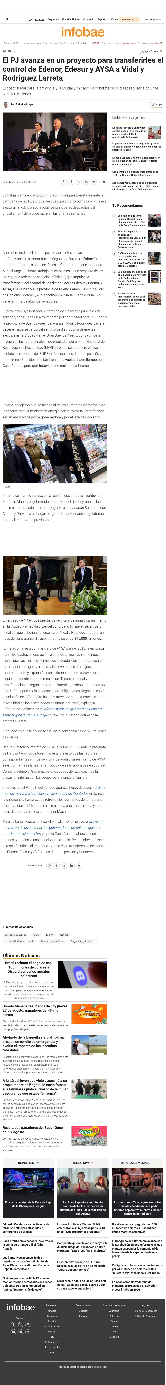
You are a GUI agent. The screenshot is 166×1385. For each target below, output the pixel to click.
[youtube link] (13, 1331)
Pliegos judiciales (142, 43)
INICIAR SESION (152, 19)
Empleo (83, 1316)
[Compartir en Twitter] (79, 182)
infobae (8, 51)
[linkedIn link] (27, 1331)
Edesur (64, 934)
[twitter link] (20, 1324)
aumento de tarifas (15, 934)
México (113, 19)
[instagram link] (27, 1324)
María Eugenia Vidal (52, 941)
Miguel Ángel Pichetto (83, 941)
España (102, 19)
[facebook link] (13, 1324)
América (52, 1311)
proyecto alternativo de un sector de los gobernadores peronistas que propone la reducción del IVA (53, 828)
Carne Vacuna (39, 43)
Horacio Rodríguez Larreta (19, 941)
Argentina (53, 19)
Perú (52, 1337)
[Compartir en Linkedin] (86, 182)
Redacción (83, 1311)
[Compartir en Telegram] (94, 182)
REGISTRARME (129, 19)
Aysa (36, 934)
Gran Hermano (55, 43)
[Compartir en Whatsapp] (64, 182)
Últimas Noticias (52, 1347)
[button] (6, 19)
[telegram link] (20, 1331)
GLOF (5, 43)
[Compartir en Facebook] (71, 182)
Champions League (107, 43)
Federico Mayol (24, 104)
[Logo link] (83, 31)
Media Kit (114, 1337)
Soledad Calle (71, 43)
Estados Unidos (71, 19)
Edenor (49, 934)
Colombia (88, 19)
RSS (52, 1352)
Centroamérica (51, 1342)
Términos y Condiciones (145, 1311)
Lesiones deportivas (20, 43)
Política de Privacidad (145, 1316)
